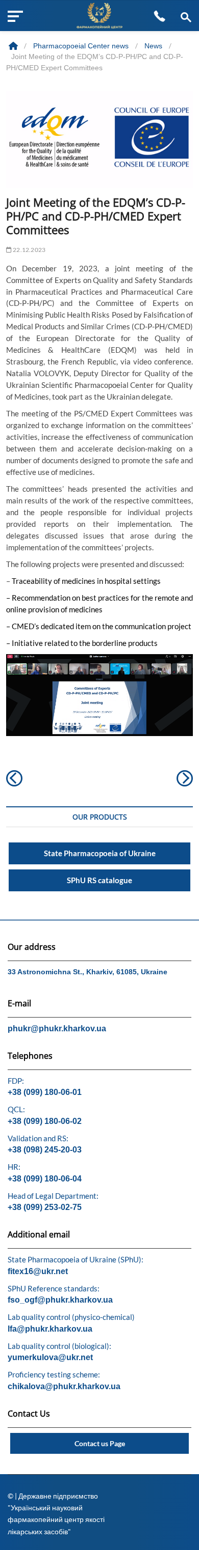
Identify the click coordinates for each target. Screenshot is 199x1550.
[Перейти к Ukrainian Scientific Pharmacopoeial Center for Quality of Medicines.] (14, 46)
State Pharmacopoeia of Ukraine (100, 853)
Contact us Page (99, 1443)
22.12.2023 (28, 249)
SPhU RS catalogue (99, 880)
